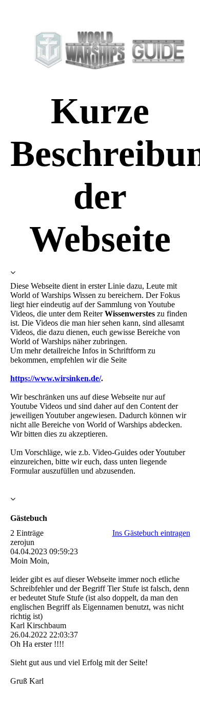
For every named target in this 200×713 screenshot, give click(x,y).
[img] (100, 50)
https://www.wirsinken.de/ (55, 378)
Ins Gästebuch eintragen (151, 533)
